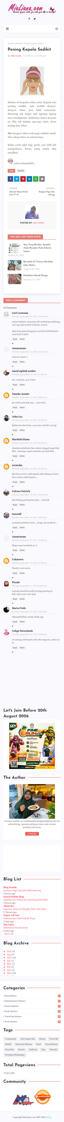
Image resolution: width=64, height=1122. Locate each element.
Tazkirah (33, 1049)
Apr (9, 960)
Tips (43, 1049)
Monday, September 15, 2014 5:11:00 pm (29, 563)
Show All (8, 933)
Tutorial (53, 1049)
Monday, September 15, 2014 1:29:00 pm (29, 517)
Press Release (51, 1044)
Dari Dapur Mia (27, 1039)
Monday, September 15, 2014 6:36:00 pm (29, 586)
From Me (53, 1039)
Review (21, 1049)
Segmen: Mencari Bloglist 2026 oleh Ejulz (24, 909)
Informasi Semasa (24, 1044)
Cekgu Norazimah (22, 631)
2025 (9, 957)
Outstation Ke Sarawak (15, 927)
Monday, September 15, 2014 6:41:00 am (29, 420)
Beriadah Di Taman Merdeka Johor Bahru (38, 263)
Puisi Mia (9, 1049)
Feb (9, 967)
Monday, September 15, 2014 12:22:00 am (30, 352)
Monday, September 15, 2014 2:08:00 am (29, 397)
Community (10, 1039)
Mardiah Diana (21, 439)
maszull (16, 514)
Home (10, 43)
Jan (9, 970)
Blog (49, 1117)
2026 (9, 951)
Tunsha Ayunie (20, 394)
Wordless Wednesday (15, 1055)
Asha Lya (17, 416)
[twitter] (35, 19)
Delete (22, 339)
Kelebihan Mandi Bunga (35, 275)
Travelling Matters (32, 1016)
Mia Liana (16, 55)
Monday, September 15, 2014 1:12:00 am (29, 374)
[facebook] (29, 19)
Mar (9, 963)
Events (42, 1039)
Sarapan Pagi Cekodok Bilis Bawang (22, 890)
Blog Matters (32, 996)
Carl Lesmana (20, 313)
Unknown (17, 559)
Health (18, 43)
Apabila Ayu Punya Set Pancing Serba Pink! (25, 899)
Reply (15, 339)
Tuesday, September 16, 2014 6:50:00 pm (29, 634)
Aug (9, 954)
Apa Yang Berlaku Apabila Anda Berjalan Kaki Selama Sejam (37, 248)
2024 (9, 973)
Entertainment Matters (32, 1001)
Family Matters (32, 1006)
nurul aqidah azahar (24, 371)
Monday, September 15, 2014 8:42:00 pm (29, 612)
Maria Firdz (19, 608)
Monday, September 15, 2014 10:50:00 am (30, 495)
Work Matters (32, 1021)
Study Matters (32, 1011)
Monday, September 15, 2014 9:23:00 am (29, 469)
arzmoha (17, 465)
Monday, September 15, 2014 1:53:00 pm (29, 540)
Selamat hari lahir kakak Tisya (19, 918)
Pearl (38, 1044)
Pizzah (16, 582)
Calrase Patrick (21, 491)
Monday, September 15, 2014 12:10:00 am (30, 316)
